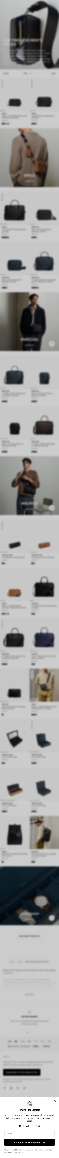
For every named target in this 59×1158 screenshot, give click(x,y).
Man (38, 1126)
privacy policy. (18, 1152)
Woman (26, 1126)
